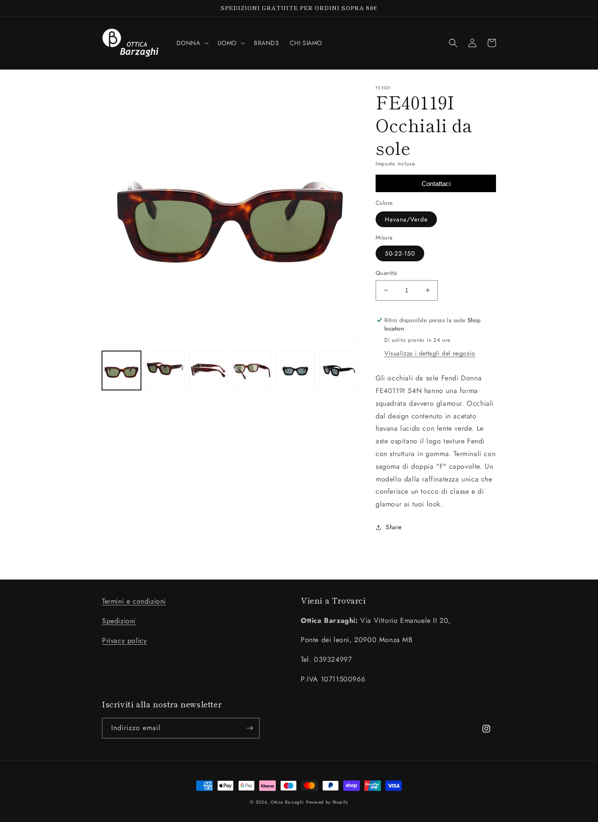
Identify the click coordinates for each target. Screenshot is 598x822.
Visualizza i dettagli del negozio (429, 353)
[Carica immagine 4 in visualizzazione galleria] (251, 370)
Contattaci (436, 183)
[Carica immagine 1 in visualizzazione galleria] (121, 370)
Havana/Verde (406, 219)
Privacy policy (124, 641)
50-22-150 (400, 253)
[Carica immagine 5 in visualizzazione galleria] (295, 370)
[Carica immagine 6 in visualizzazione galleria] (338, 370)
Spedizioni (119, 621)
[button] (191, 43)
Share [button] (394, 527)
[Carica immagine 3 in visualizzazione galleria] (208, 370)
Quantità (386, 273)
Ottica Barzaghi (287, 802)
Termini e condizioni (134, 601)
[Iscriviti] (249, 728)
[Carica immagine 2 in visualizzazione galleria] (164, 370)
